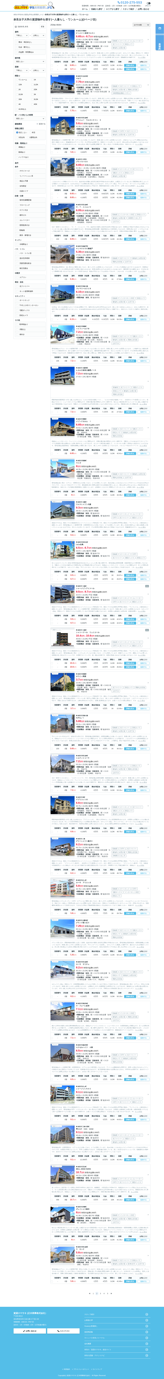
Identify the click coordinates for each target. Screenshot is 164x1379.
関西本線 (80, 42)
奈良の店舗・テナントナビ (94, 1355)
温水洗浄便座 (25, 258)
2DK (35, 89)
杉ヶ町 (84, 880)
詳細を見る (130, 65)
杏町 (83, 797)
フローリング (25, 205)
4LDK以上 (22, 109)
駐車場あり (24, 324)
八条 (83, 839)
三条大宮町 (85, 1126)
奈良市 (80, 31)
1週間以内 (33, 137)
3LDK (36, 99)
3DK (20, 99)
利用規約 (67, 1369)
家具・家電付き (25, 235)
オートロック (25, 300)
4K (20, 104)
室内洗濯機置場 (25, 200)
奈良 (87, 42)
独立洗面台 (24, 268)
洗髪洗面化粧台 (25, 263)
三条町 (84, 586)
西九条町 (85, 118)
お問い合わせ (143, 9)
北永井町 (85, 76)
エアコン (23, 277)
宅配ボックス (25, 310)
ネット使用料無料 (26, 291)
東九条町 (85, 756)
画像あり (22, 147)
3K (35, 94)
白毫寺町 (85, 920)
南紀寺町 (85, 1045)
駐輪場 (22, 230)
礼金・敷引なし (24, 47)
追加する (143, 65)
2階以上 (23, 329)
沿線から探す (97, 9)
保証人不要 (24, 181)
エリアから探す (112, 9)
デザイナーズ (25, 171)
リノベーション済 (26, 176)
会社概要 (87, 1344)
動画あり (22, 152)
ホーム (85, 9)
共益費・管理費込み (26, 52)
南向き (22, 334)
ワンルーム (23, 80)
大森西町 (85, 368)
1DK (20, 85)
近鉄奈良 (95, 46)
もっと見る (141, 57)
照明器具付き (25, 225)
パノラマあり (24, 157)
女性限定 (23, 186)
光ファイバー (25, 286)
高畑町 (84, 326)
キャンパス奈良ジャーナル (94, 1338)
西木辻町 (85, 542)
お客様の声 (88, 1320)
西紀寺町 (85, 1003)
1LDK (36, 85)
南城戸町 (85, 246)
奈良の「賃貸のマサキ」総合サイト (97, 1349)
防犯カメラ (24, 315)
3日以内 (22, 137)
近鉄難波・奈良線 (84, 46)
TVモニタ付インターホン (29, 305)
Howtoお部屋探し (91, 1326)
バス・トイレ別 (25, 253)
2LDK (21, 94)
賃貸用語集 (88, 1332)
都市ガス (23, 215)
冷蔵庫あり (24, 244)
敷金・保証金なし (25, 42)
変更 (42, 27)
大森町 (84, 502)
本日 (33, 132)
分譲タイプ (24, 191)
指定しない (23, 132)
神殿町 (84, 31)
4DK (35, 104)
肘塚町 (84, 1207)
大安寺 (84, 159)
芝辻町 (84, 1167)
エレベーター (25, 220)
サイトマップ (97, 1369)
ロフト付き (24, 210)
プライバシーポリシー (81, 1369)
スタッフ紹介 (128, 9)
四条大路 (85, 286)
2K (20, 89)
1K (35, 80)
